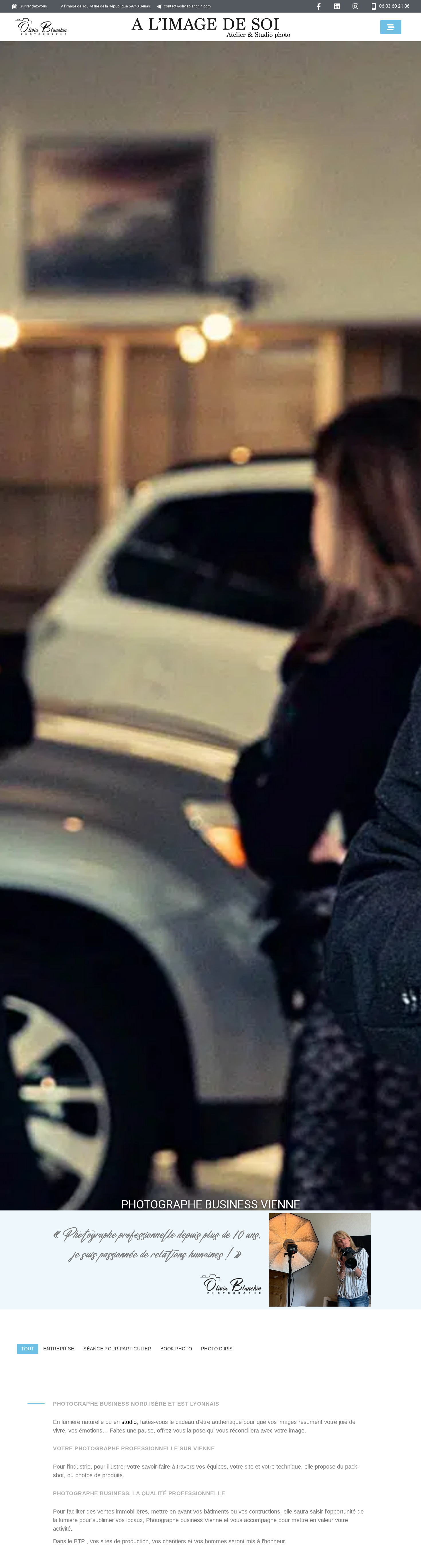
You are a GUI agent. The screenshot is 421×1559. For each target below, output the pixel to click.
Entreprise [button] (58, 1348)
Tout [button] (27, 1348)
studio (129, 1422)
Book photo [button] (176, 1348)
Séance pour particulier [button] (117, 1348)
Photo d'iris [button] (217, 1348)
